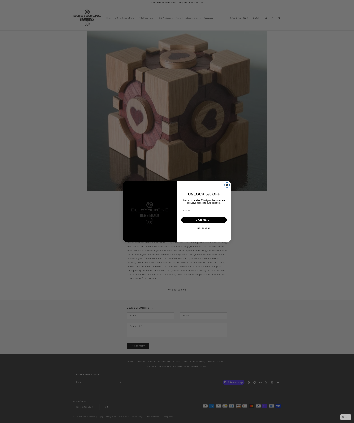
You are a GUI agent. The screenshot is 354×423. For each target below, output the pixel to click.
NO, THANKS (204, 228)
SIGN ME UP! (204, 220)
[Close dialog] (227, 184)
